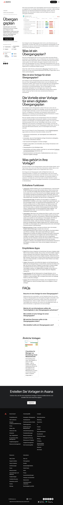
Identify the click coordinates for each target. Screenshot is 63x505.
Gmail (24, 251)
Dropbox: (25, 279)
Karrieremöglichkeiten (28, 465)
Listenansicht (26, 188)
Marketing (39, 419)
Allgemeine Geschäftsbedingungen (17, 501)
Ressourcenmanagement (15, 444)
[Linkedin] (46, 499)
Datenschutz (26, 479)
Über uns (25, 458)
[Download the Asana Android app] (49, 502)
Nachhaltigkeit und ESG (28, 486)
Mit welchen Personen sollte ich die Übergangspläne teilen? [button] (35, 320)
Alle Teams (39, 449)
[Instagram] (48, 499)
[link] (5, 11)
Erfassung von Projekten (28, 440)
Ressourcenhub (12, 470)
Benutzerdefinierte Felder (29, 199)
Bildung (38, 438)
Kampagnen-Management (29, 417)
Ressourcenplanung (27, 435)
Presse (24, 472)
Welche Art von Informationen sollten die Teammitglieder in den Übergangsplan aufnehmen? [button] (40, 309)
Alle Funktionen (12, 419)
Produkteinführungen (28, 433)
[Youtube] (52, 499)
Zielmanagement (27, 424)
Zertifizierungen (12, 465)
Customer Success (13, 479)
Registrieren (31, 402)
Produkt (38, 426)
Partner (11, 483)
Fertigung (39, 441)
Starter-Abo (12, 428)
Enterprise (11, 433)
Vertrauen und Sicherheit (28, 477)
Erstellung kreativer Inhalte (29, 422)
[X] (44, 499)
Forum (10, 468)
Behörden (39, 447)
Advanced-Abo (12, 430)
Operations (39, 422)
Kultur (24, 470)
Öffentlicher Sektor (41, 436)
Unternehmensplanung (28, 430)
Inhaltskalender (26, 419)
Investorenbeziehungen (28, 475)
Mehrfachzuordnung (27, 227)
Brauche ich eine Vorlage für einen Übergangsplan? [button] (40, 293)
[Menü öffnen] (59, 2)
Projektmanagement (13, 441)
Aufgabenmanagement (28, 442)
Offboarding (45, 68)
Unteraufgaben (26, 213)
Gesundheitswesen (41, 431)
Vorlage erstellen (8, 38)
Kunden (25, 463)
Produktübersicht (13, 417)
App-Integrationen (13, 435)
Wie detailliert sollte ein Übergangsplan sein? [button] (38, 325)
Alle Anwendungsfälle (28, 444)
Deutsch (30, 498)
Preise (10, 425)
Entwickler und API (13, 481)
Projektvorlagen (12, 476)
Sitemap (11, 486)
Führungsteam (26, 461)
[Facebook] (50, 499)
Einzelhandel (40, 433)
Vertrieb (39, 429)
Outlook (25, 262)
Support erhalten (13, 461)
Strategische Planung (28, 437)
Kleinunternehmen (41, 417)
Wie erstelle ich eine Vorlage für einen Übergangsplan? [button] (36, 314)
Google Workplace (27, 273)
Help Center (12, 458)
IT (37, 424)
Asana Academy (13, 463)
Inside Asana (26, 468)
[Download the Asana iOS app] (41, 502)
